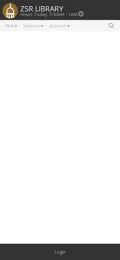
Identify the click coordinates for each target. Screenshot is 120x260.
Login (60, 252)
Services (31, 26)
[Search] (111, 25)
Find (9, 26)
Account (58, 26)
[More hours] (81, 14)
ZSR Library (41, 7)
